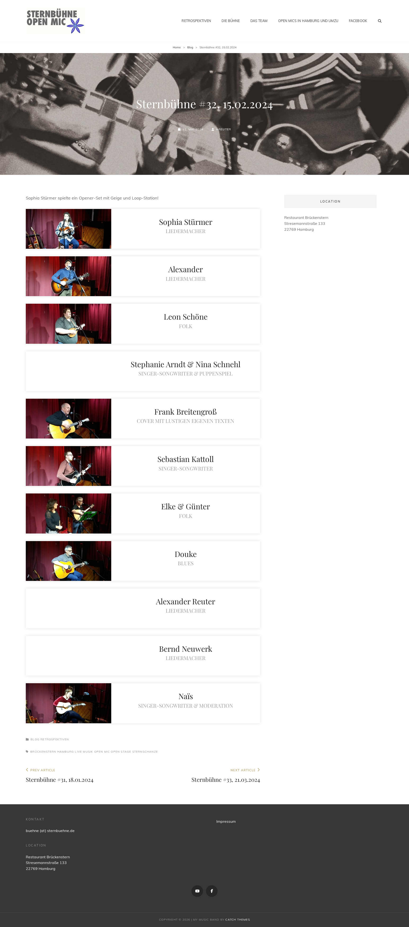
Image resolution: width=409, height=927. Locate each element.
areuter (223, 129)
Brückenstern (43, 751)
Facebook (358, 21)
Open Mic (102, 751)
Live (78, 751)
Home (177, 47)
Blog (190, 47)
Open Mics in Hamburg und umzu (308, 21)
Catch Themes (237, 919)
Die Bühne (231, 21)
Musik (88, 751)
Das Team (258, 21)
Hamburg (65, 751)
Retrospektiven (196, 21)
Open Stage (121, 751)
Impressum (226, 821)
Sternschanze (145, 751)
